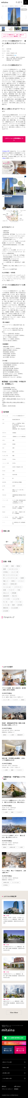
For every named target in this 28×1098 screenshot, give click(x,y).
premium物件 (5, 610)
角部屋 (4, 569)
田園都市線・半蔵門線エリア (15, 6)
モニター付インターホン (13, 569)
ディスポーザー (12, 589)
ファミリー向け (18, 601)
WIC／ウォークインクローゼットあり (10, 575)
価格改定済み (5, 607)
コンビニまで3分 (16, 598)
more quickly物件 (14, 607)
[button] (2, 17)
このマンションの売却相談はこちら (14, 139)
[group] (14, 17)
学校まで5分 (14, 595)
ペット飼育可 (5, 566)
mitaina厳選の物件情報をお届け (15, 1037)
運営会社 (4, 1086)
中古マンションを (8, 1049)
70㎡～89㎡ (5, 601)
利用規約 (16, 1089)
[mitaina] (14, 1030)
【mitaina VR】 (6, 151)
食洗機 (4, 589)
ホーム (3, 6)
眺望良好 (18, 566)
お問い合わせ (17, 1086)
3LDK (11, 601)
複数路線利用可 (6, 595)
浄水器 (19, 589)
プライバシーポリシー (7, 1089)
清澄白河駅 (26, 6)
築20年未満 (20, 604)
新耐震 (13, 604)
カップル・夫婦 (6, 604)
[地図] (15, 55)
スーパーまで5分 (6, 598)
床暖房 (12, 566)
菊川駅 (22, 6)
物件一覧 (7, 6)
